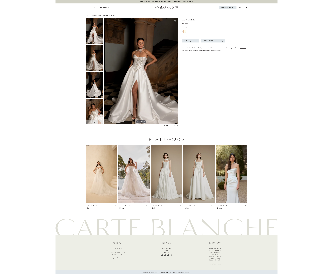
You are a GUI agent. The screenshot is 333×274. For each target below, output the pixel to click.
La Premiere (96, 15)
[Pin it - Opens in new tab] (174, 125)
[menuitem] (91, 7)
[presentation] (101, 174)
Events (166, 250)
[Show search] (240, 7)
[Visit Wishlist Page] (243, 7)
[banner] (166, 7)
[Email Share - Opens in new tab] (177, 125)
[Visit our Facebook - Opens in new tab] (168, 255)
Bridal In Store (109, 15)
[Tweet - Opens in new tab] (171, 125)
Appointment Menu (215, 264)
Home (88, 15)
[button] (91, 7)
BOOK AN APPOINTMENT (185, 2)
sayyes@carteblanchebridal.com (118, 258)
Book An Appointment (190, 40)
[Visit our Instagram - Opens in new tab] (162, 255)
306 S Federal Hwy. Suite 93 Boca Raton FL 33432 (118, 253)
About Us (166, 252)
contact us (243, 47)
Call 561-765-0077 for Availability (212, 40)
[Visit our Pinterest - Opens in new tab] (171, 255)
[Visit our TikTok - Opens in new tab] (165, 255)
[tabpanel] (94, 31)
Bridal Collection (166, 248)
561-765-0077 (118, 248)
